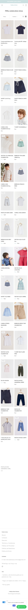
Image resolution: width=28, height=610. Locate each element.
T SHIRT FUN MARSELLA (20, 127)
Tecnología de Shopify (14, 593)
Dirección (4, 540)
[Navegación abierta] (2, 5)
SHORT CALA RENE (5, 296)
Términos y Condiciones (8, 543)
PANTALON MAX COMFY (20, 437)
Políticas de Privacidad (8, 546)
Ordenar (15, 16)
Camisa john (4, 494)
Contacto (4, 537)
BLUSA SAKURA (5, 380)
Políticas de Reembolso (8, 548)
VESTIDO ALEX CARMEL (20, 296)
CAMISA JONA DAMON (20, 212)
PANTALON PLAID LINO (20, 494)
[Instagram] (2, 566)
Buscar (4, 535)
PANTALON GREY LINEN (7, 212)
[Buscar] (23, 5)
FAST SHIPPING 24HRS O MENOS (14, 1)
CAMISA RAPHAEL (5, 268)
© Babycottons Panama (14, 591)
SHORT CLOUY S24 (5, 98)
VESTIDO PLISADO (5, 521)
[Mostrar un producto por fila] (23, 16)
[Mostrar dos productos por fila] (25, 16)
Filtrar (4, 16)
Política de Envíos (6, 551)
